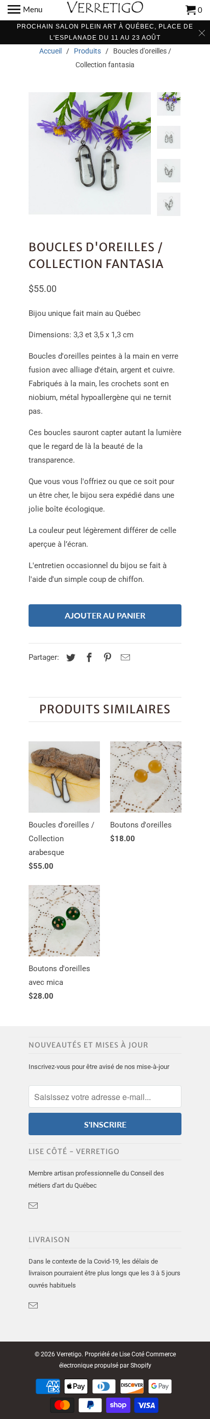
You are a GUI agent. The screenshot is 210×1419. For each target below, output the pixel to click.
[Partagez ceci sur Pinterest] (106, 657)
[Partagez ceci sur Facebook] (88, 657)
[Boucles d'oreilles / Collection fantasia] (90, 153)
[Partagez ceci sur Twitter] (69, 657)
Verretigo (69, 1354)
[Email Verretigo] (34, 1205)
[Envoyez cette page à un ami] (124, 657)
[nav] (25, 10)
